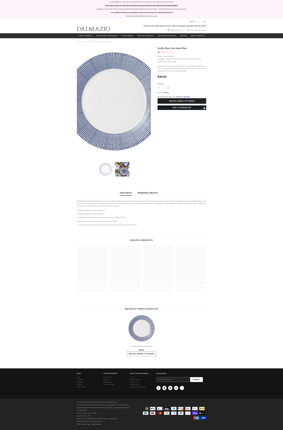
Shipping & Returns (148, 193)
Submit (196, 380)
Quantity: (161, 84)
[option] (114, 101)
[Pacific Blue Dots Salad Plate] (141, 328)
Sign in (189, 30)
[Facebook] (158, 388)
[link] (92, 287)
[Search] (197, 21)
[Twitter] (182, 388)
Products (87, 41)
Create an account (199, 30)
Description (126, 193)
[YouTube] (176, 388)
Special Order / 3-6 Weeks (182, 101)
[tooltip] (204, 108)
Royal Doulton (169, 56)
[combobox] (195, 21)
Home (79, 41)
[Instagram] (164, 388)
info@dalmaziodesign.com (136, 16)
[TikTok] (170, 388)
